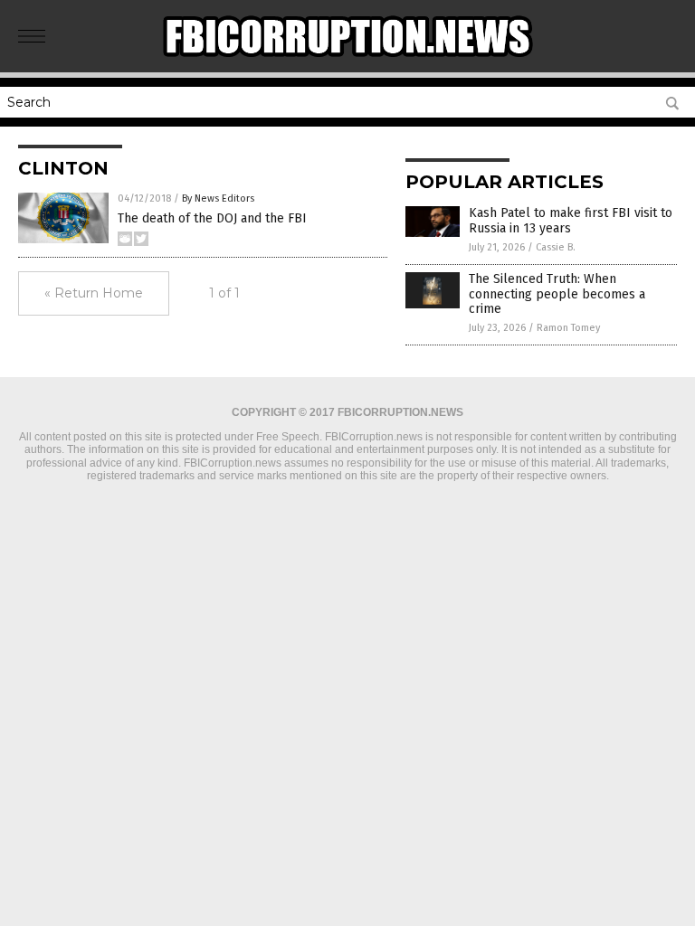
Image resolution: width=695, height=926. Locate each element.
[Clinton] (347, 59)
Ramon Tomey (568, 328)
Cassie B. (556, 247)
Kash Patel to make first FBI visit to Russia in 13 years (570, 220)
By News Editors (218, 198)
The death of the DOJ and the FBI (212, 218)
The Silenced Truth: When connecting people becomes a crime (557, 294)
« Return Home (93, 293)
